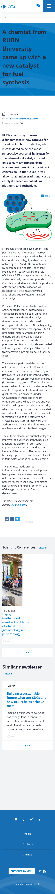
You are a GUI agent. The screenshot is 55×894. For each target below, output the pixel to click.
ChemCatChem (18, 504)
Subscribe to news (22, 871)
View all (43, 548)
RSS (41, 871)
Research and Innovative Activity (24, 118)
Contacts (27, 844)
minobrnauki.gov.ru (26, 884)
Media (27, 833)
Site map (27, 854)
